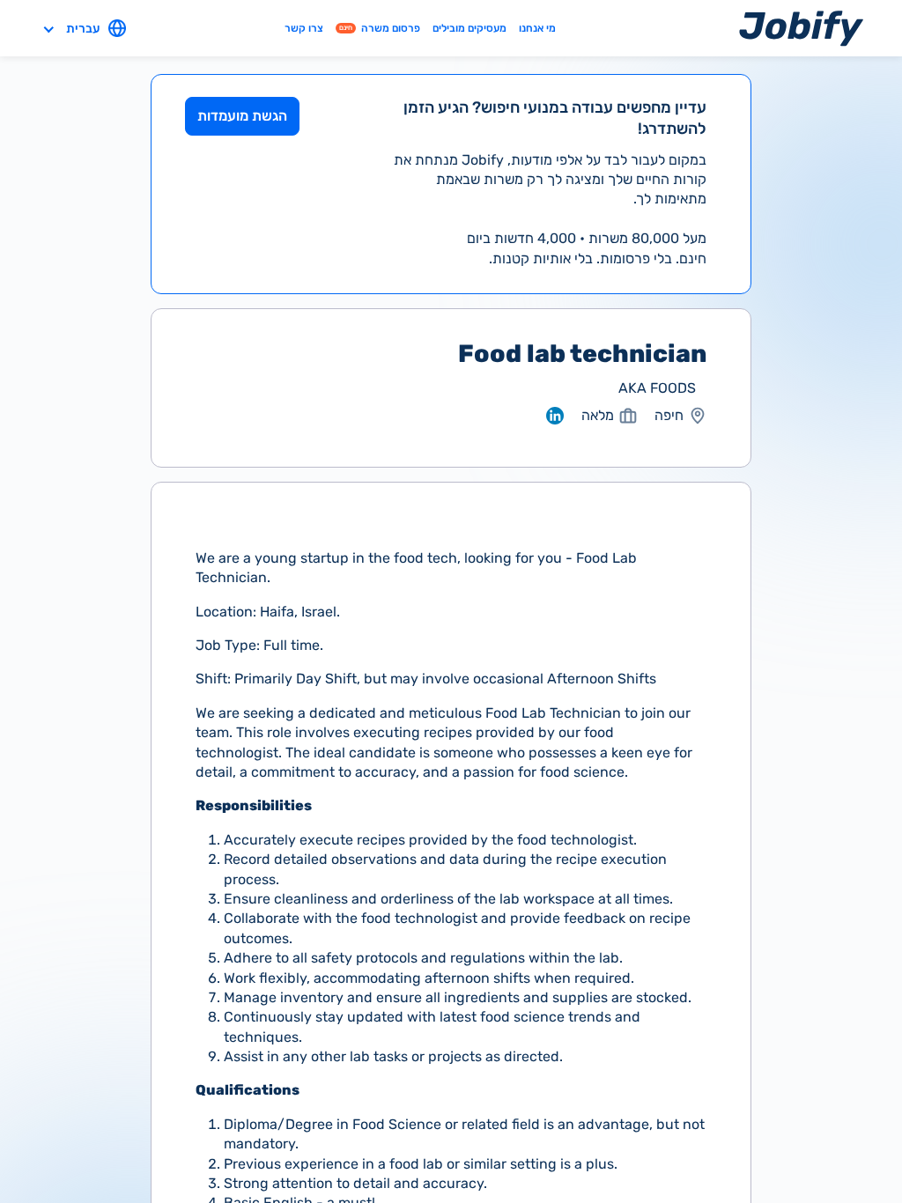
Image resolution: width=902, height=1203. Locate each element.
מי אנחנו (537, 27)
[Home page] (801, 27)
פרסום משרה (379, 27)
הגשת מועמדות (242, 115)
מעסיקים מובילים (469, 27)
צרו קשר (304, 27)
